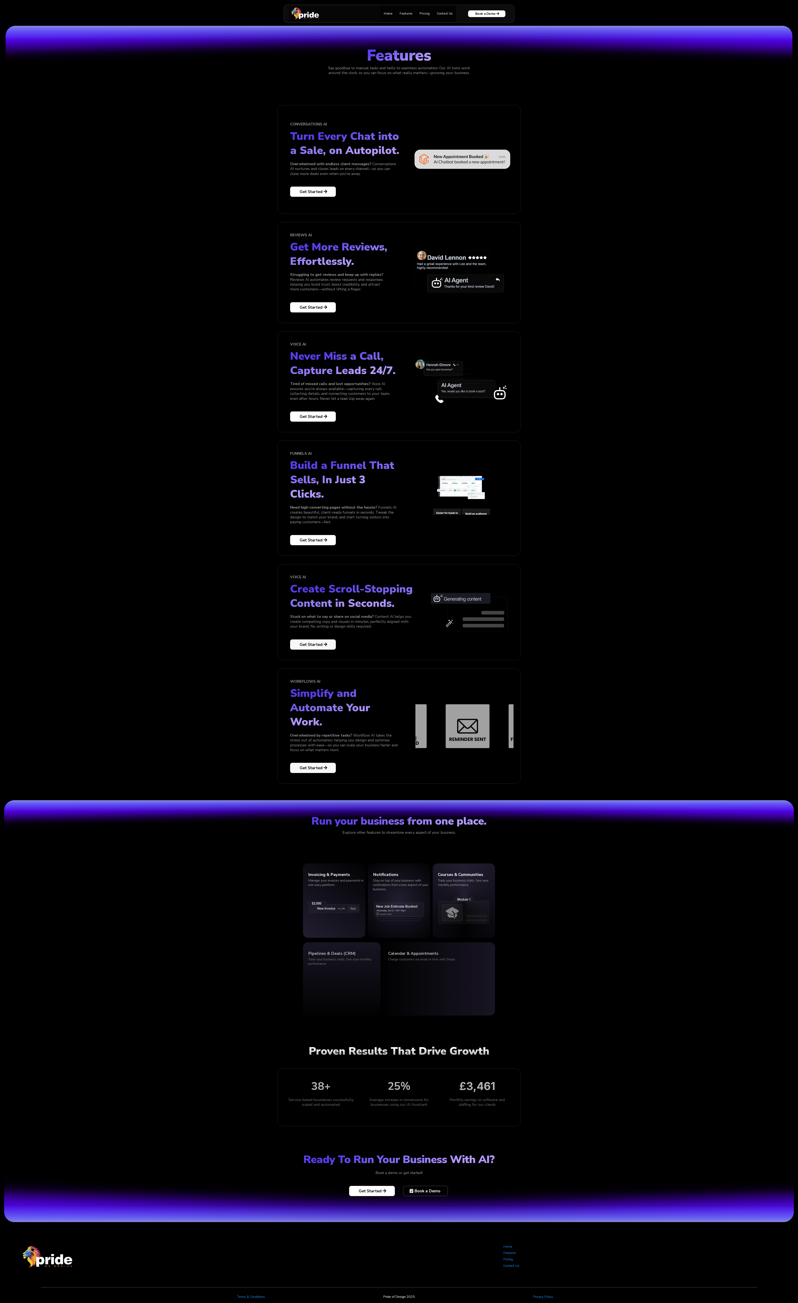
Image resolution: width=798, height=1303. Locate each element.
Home (388, 13)
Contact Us (445, 13)
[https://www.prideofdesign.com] (306, 13)
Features (406, 13)
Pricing (425, 13)
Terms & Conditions (251, 1296)
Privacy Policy (543, 1296)
